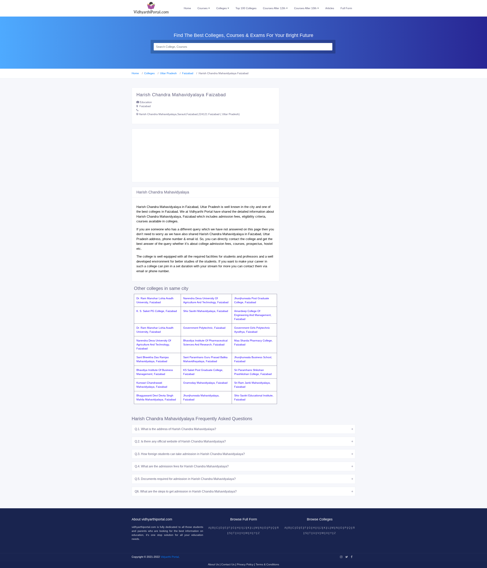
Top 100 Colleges (246, 8)
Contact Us (228, 564)
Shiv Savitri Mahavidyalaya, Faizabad (205, 311)
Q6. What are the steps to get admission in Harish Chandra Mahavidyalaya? (186, 491)
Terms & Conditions (267, 564)
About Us (214, 564)
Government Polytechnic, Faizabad (204, 327)
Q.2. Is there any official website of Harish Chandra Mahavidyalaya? (180, 441)
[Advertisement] (205, 155)
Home (187, 8)
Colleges (222, 8)
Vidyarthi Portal (170, 556)
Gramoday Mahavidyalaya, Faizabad (205, 382)
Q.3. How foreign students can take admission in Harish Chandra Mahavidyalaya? (190, 454)
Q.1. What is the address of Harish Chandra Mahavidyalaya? (175, 429)
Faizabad (187, 73)
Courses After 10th (305, 8)
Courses (202, 8)
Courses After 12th (274, 8)
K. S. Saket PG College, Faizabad (156, 311)
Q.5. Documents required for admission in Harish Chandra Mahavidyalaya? (185, 478)
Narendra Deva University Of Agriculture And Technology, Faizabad (153, 344)
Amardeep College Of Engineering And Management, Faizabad (252, 315)
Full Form (346, 8)
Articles (329, 8)
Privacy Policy (245, 564)
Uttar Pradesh (168, 73)
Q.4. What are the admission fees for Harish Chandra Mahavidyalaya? (182, 466)
